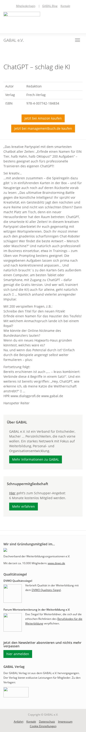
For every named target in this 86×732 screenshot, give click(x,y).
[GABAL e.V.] (21, 20)
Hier (12, 493)
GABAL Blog (50, 6)
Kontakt (65, 6)
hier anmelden (17, 654)
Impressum (65, 721)
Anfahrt (18, 721)
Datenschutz (47, 721)
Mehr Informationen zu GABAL (35, 459)
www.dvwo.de (56, 563)
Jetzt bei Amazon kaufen (43, 118)
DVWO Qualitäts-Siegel (46, 590)
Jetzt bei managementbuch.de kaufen (43, 128)
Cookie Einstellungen (43, 726)
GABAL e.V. (13, 40)
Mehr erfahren (23, 506)
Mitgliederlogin (25, 6)
